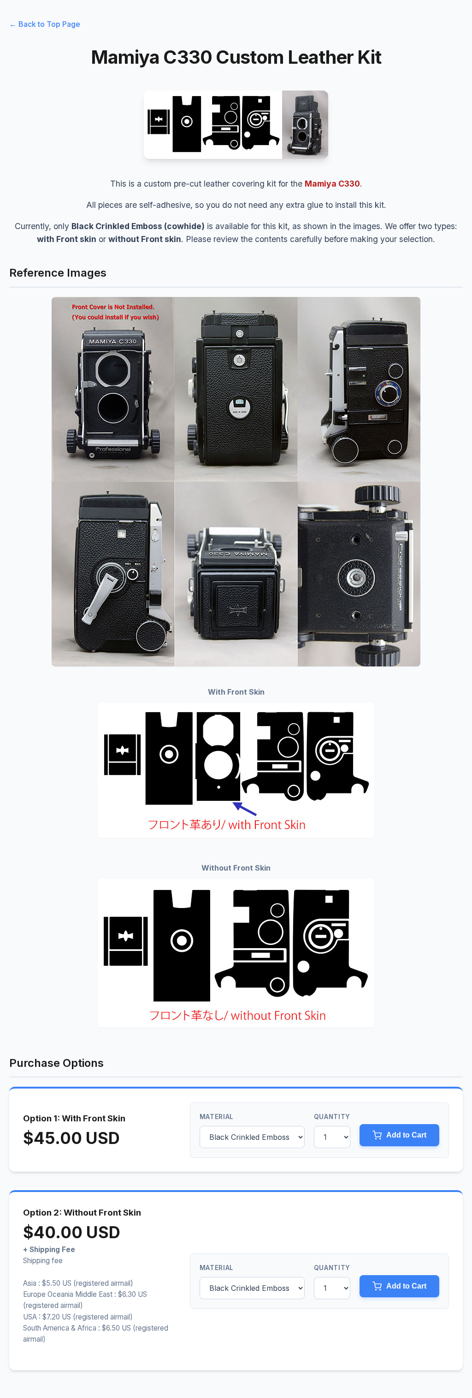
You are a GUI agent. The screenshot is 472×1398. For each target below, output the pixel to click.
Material (217, 1116)
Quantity (332, 1116)
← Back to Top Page (44, 24)
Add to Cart (406, 1135)
